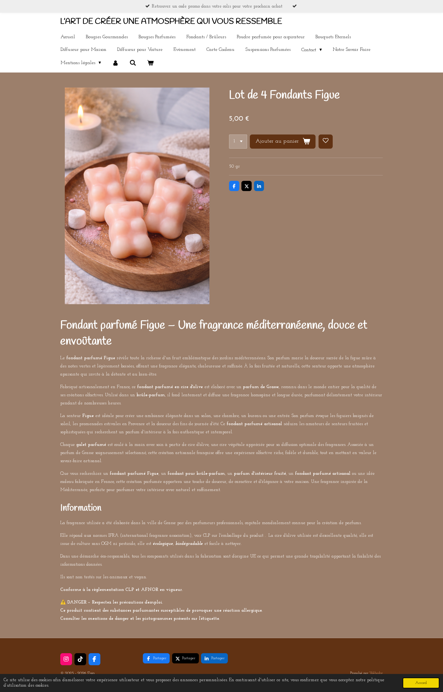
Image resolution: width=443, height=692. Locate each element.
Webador (376, 673)
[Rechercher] (133, 63)
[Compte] (115, 63)
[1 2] (238, 141)
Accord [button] (421, 683)
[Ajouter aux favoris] (326, 141)
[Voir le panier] (150, 63)
